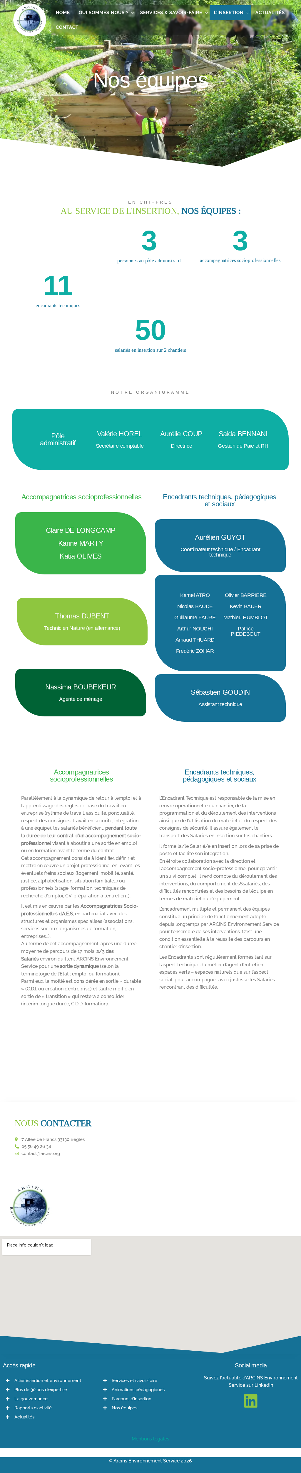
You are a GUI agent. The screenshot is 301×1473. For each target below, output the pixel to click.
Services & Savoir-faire (171, 12)
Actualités (270, 12)
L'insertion (229, 12)
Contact (67, 27)
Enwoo (146, 1470)
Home (63, 12)
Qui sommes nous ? (103, 12)
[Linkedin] (250, 1401)
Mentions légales (150, 1439)
